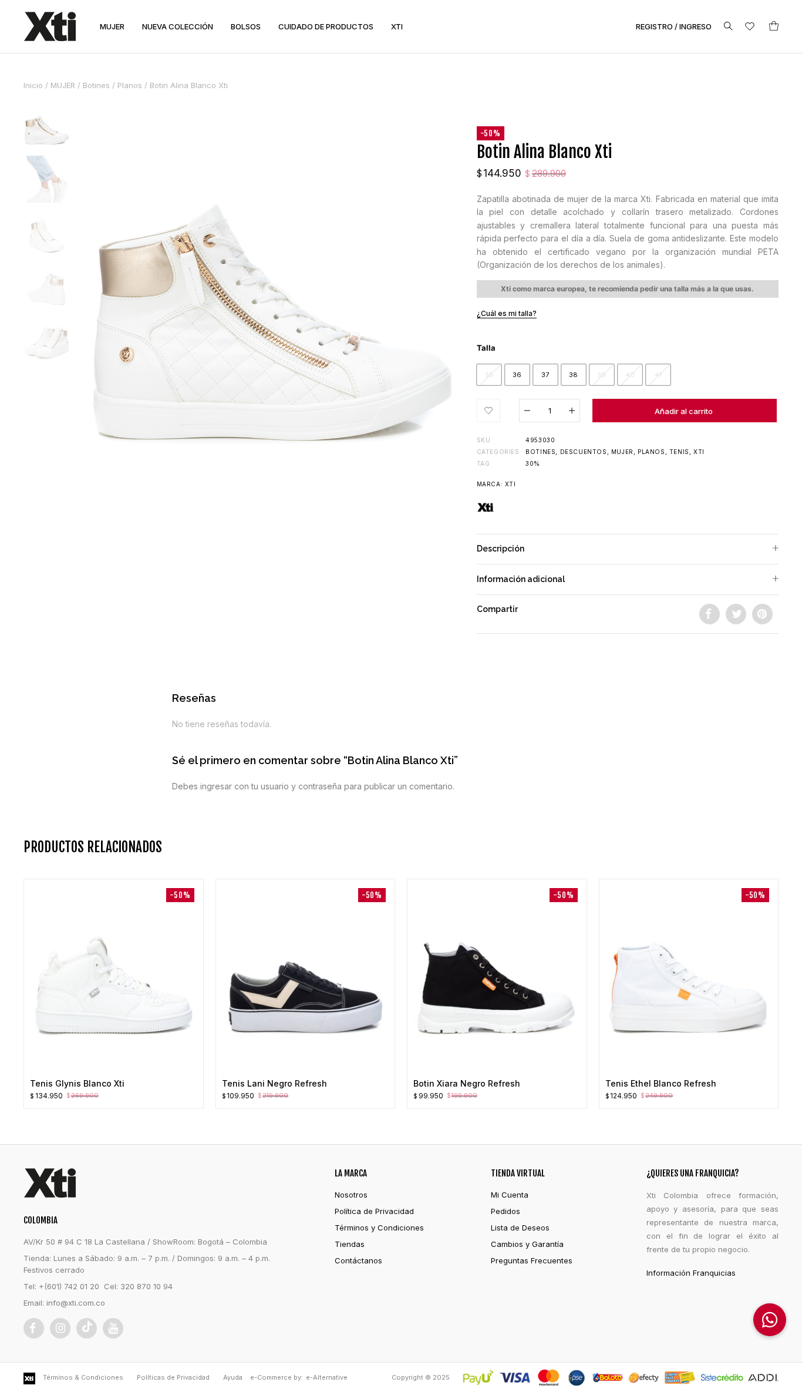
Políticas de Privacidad (173, 1377)
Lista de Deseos (520, 1227)
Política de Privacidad (374, 1211)
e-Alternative (327, 1377)
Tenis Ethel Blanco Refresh (660, 1083)
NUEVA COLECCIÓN (177, 26)
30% (532, 463)
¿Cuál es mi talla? (507, 313)
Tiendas (350, 1244)
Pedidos (505, 1211)
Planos (129, 85)
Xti (699, 451)
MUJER (112, 26)
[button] (488, 410)
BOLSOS (246, 26)
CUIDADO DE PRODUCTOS (325, 26)
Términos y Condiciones (379, 1227)
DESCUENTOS (583, 451)
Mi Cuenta (509, 1194)
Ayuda (232, 1377)
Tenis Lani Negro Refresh (274, 1083)
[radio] (489, 374)
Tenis (679, 451)
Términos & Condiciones (83, 1377)
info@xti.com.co (75, 1302)
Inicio (33, 85)
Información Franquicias (691, 1272)
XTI (397, 26)
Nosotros (351, 1194)
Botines (96, 85)
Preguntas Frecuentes (531, 1260)
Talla (486, 347)
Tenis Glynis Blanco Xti (77, 1083)
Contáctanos (358, 1260)
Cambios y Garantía (527, 1244)
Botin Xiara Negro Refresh (466, 1083)
